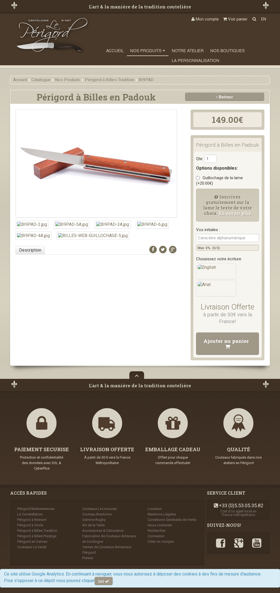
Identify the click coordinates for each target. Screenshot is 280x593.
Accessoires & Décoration (103, 531)
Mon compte (207, 19)
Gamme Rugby (94, 520)
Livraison (155, 509)
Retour (225, 96)
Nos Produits (146, 50)
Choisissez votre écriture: (219, 258)
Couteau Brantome (97, 514)
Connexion (156, 536)
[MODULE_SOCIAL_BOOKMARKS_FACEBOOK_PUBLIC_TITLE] (152, 249)
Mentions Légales (162, 514)
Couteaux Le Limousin (99, 509)
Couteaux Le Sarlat (31, 547)
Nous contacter (160, 525)
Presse (87, 558)
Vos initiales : (208, 229)
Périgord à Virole (30, 525)
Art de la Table (93, 525)
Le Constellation (30, 514)
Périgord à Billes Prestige (36, 536)
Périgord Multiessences (35, 509)
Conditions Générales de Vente (172, 520)
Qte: (199, 158)
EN (263, 19)
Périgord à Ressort (31, 520)
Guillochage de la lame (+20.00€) (219, 180)
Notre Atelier (188, 50)
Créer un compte (161, 541)
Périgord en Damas (32, 541)
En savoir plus (235, 213)
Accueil (115, 50)
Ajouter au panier (227, 340)
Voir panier (237, 19)
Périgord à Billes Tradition (37, 531)
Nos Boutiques (227, 50)
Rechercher (156, 531)
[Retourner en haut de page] (136, 375)
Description (30, 250)
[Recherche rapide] (254, 19)
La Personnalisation (195, 60)
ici (101, 581)
